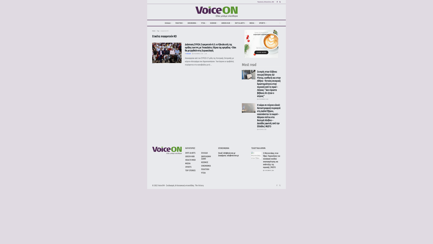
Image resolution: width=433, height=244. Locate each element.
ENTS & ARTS (240, 23)
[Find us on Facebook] (277, 2)
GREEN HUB (225, 23)
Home (153, 31)
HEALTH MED (190, 160)
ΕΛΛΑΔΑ (167, 23)
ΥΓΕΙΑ (203, 23)
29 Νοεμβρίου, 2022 (263, 99)
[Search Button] (280, 23)
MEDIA (252, 23)
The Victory (199, 185)
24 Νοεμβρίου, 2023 (198, 53)
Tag (158, 31)
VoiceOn (188, 53)
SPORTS (262, 23)
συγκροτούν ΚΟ (165, 31)
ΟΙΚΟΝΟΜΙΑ (192, 23)
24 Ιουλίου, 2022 (262, 129)
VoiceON (161, 185)
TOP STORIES (190, 170)
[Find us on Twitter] (280, 2)
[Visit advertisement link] (261, 44)
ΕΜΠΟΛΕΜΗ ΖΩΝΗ (206, 157)
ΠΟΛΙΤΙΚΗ (179, 23)
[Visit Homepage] (216, 12)
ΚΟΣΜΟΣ (213, 23)
